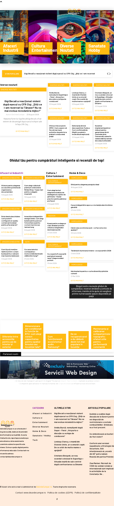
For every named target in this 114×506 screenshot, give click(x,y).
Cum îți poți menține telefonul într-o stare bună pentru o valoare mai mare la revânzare (10, 252)
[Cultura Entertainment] (42, 36)
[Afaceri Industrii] (14, 36)
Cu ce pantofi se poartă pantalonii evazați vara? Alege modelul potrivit (56, 257)
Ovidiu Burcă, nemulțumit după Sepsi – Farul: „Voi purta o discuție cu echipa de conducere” (58, 97)
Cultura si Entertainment (55, 182)
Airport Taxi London (68, 381)
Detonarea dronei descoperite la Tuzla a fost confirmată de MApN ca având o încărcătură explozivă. (81, 130)
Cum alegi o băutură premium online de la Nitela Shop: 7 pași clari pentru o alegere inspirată (33, 189)
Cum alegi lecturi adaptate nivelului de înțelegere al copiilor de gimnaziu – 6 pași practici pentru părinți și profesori (56, 195)
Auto (27, 242)
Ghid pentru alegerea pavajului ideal (85, 184)
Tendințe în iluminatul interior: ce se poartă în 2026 (91, 251)
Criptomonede (65, 384)
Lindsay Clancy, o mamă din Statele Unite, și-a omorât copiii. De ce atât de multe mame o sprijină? (81, 97)
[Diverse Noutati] (71, 36)
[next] (110, 74)
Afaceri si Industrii (11, 178)
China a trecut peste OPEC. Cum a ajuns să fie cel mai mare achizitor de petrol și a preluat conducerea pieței (58, 131)
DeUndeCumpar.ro (44, 487)
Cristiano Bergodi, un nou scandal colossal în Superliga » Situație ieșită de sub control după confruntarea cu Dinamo (104, 98)
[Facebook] (57, 499)
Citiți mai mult (23, 131)
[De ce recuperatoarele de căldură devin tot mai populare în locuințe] (79, 336)
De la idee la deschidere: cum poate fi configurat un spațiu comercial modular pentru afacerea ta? (10, 220)
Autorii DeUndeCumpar (15, 114)
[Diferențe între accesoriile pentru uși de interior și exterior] (11, 336)
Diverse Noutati (57, 85)
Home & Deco (76, 178)
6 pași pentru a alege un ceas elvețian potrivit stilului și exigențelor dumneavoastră (56, 226)
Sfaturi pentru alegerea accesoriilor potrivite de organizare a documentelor (10, 188)
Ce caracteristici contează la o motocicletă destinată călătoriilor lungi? (33, 252)
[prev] (108, 74)
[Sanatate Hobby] (100, 36)
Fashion (51, 216)
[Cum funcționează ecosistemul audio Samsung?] (57, 336)
